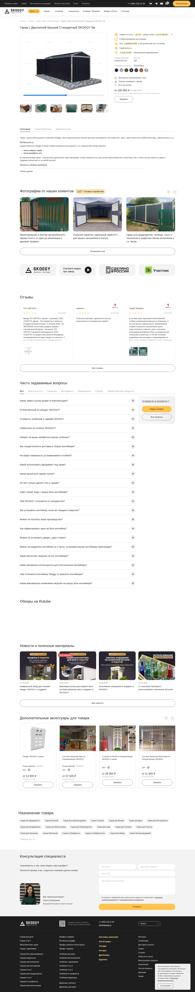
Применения (84, 391)
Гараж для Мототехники (56, 827)
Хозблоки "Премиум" (91, 11)
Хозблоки (59, 11)
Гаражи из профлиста (29, 982)
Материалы (67, 391)
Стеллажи (125, 11)
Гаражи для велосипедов (30, 985)
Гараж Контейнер (117, 833)
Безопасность (35, 391)
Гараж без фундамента (30, 821)
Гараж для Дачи (135, 821)
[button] (27, 351)
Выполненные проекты (148, 960)
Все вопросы (157, 417)
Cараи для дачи (26, 937)
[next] (106, 110)
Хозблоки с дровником (68, 962)
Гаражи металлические (29, 962)
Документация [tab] (63, 129)
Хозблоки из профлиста (69, 974)
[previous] (168, 192)
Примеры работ (11, 4)
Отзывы (141, 953)
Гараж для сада (103, 827)
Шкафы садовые (66, 949)
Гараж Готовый (97, 821)
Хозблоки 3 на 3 (66, 966)
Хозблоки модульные (68, 978)
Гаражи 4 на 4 (25, 978)
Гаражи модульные (28, 958)
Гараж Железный (50, 833)
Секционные (74, 11)
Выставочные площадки (40, 4)
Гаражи (47, 11)
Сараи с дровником (28, 949)
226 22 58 (106, 922)
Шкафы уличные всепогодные (72, 945)
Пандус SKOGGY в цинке (33, 756)
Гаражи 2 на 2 (25, 970)
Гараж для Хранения (29, 833)
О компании (143, 941)
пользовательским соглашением (132, 900)
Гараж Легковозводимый (140, 833)
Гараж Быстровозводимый (74, 821)
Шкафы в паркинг (66, 937)
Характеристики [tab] (43, 129)
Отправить (137, 907)
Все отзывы (97, 368)
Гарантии (52, 391)
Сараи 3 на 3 (25, 941)
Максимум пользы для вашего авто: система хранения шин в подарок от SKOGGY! (76, 689)
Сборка (99, 391)
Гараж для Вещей (116, 821)
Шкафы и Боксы (110, 11)
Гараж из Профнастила (95, 833)
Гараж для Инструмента (157, 821)
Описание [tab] (25, 129)
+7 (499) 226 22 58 (136, 3)
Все (22, 391)
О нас (75, 4)
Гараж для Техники (123, 827)
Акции (24, 4)
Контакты (86, 4)
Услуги (141, 949)
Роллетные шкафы (67, 941)
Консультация (181, 4)
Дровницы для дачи (67, 987)
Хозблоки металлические (69, 958)
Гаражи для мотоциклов (30, 966)
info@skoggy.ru (105, 925)
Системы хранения (108, 937)
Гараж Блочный (51, 821)
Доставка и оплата (146, 945)
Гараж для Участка (144, 827)
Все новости (97, 703)
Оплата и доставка (62, 4)
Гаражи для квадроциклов (31, 974)
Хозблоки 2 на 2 (66, 970)
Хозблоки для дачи (67, 954)
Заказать (124, 99)
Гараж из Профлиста (71, 833)
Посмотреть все (97, 251)
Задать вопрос (157, 409)
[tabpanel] (97, 157)
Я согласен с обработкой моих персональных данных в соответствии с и (132, 899)
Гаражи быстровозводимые (31, 954)
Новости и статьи (145, 957)
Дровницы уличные (67, 983)
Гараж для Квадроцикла (30, 827)
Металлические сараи (29, 945)
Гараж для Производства (81, 827)
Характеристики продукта (120, 391)
